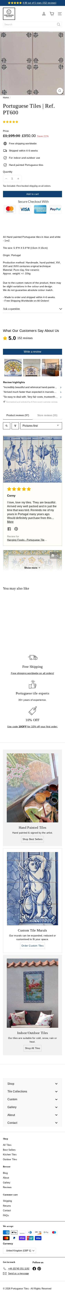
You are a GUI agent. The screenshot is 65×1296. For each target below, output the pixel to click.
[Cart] (52, 14)
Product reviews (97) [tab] (17, 415)
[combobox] (32, 24)
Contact (7, 1210)
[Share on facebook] (9, 529)
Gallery (6, 1182)
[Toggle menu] (56, 1084)
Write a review (32, 351)
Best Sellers (9, 1150)
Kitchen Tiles (10, 1154)
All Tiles (7, 1145)
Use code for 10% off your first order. (32, 726)
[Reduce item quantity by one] (6, 178)
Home (6, 97)
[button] (32, 459)
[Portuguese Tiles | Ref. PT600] (25, 619)
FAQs (6, 1215)
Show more (30, 567)
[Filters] (15, 425)
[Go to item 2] (31, 367)
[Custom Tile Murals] (32, 888)
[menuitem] (32, 1084)
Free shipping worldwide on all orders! (32, 673)
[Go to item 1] (13, 367)
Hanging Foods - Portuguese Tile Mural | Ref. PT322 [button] (26, 540)
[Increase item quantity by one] (18, 178)
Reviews (7, 1187)
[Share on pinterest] (16, 529)
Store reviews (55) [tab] (47, 415)
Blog (5, 1173)
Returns (7, 1205)
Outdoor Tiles (10, 1159)
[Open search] (6, 425)
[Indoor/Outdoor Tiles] (32, 993)
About (6, 1177)
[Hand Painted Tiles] (32, 787)
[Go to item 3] (50, 367)
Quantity (7, 171)
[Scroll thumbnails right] (58, 367)
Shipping (7, 1201)
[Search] (58, 24)
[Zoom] (60, 91)
